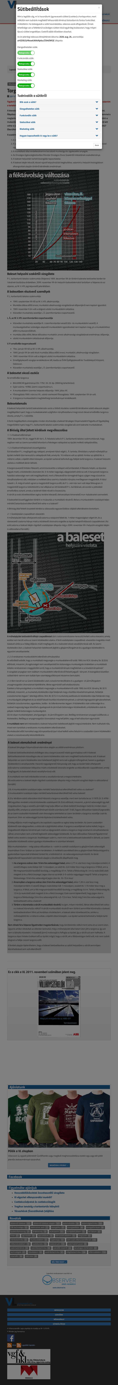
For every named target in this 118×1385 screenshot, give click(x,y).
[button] (28, 102)
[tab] (59, 102)
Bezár (97, 145)
